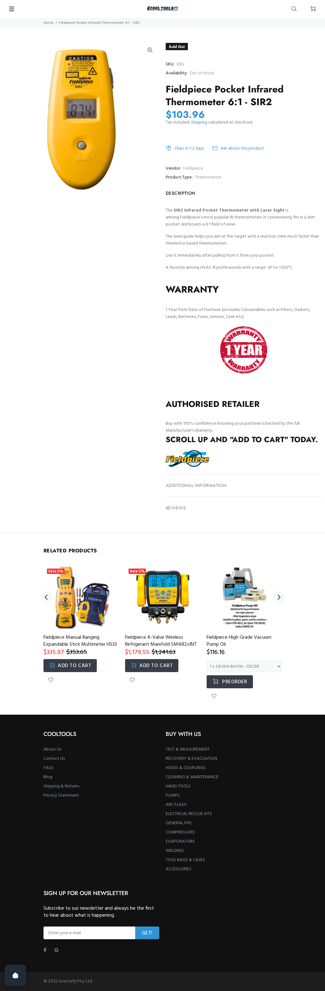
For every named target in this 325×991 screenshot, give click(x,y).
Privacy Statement (61, 795)
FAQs (48, 768)
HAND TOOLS (178, 786)
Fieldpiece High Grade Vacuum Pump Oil (239, 641)
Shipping (199, 122)
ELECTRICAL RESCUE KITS (189, 814)
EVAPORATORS (180, 841)
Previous (46, 597)
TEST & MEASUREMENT (187, 749)
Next (279, 597)
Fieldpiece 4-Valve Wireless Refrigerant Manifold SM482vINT (161, 641)
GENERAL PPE (179, 823)
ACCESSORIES (178, 869)
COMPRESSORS (180, 832)
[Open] (15, 975)
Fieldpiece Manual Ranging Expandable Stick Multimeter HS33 (80, 641)
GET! (147, 933)
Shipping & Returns (61, 786)
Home (48, 23)
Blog (47, 777)
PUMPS (173, 795)
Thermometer (208, 177)
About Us (52, 749)
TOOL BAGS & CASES (185, 860)
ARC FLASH (176, 804)
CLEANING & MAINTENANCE (192, 777)
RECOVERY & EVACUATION (191, 758)
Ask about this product (242, 148)
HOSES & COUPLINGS (186, 768)
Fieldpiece (193, 168)
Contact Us (54, 758)
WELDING (175, 850)
